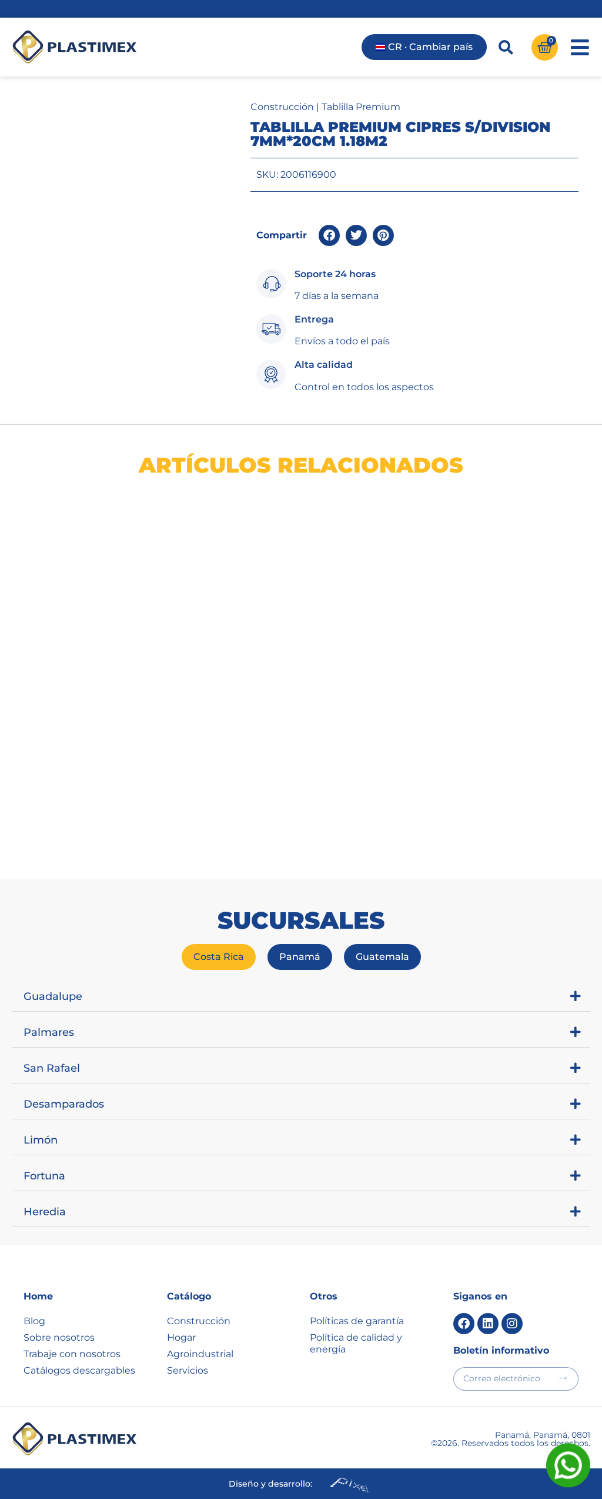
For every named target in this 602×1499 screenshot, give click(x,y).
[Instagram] (512, 1323)
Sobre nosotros (59, 1337)
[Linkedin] (488, 1323)
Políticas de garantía (357, 1321)
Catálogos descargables (79, 1370)
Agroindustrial (200, 1354)
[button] (329, 235)
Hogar (181, 1337)
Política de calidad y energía (356, 1343)
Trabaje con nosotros (72, 1354)
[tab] (219, 957)
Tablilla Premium (361, 106)
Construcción (282, 106)
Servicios (187, 1370)
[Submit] (562, 1378)
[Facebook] (463, 1323)
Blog (34, 1321)
